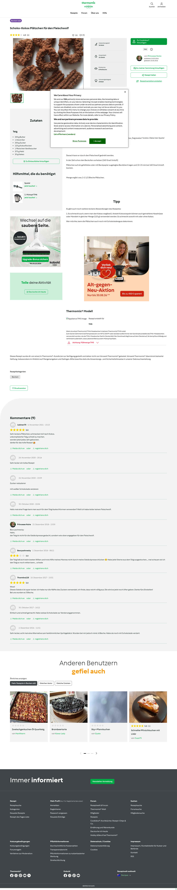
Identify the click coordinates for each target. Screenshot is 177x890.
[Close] (125, 92)
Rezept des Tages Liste (19, 817)
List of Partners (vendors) (64, 134)
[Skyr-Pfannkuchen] (108, 707)
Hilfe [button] (105, 13)
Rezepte (94, 817)
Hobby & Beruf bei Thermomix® (104, 835)
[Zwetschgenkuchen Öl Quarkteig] (29, 707)
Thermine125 (23, 577)
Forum (93, 801)
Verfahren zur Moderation (21, 853)
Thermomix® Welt (98, 809)
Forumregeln (15, 849)
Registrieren (55, 809)
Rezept (13, 801)
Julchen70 (21, 425)
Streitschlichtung (57, 860)
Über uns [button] (95, 13)
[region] (89, 118)
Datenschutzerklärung (100, 846)
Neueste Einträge (57, 817)
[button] (152, 5)
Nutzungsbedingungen (19, 846)
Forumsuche (136, 809)
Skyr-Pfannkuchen (100, 729)
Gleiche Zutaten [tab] (63, 683)
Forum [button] (84, 13)
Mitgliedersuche (138, 813)
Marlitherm (20, 733)
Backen (15, 377)
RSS (132, 856)
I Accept (97, 141)
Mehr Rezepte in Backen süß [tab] (24, 683)
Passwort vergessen (58, 813)
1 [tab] (85, 753)
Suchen (134, 801)
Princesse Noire (154, 56)
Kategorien (15, 809)
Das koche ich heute (99, 831)
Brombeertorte (59, 729)
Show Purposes (79, 141)
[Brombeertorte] (69, 707)
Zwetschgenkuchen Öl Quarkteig (28, 729)
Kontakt (134, 852)
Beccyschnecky (17, 530)
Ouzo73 (138, 738)
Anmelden (54, 805)
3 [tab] (92, 753)
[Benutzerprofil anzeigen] (139, 58)
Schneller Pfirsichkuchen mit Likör (145, 732)
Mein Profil (66, 801)
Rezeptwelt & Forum (99, 805)
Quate (98, 733)
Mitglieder (94, 813)
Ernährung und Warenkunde (102, 827)
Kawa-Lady (60, 733)
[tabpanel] (88, 723)
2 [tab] (88, 753)
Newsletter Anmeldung (102, 781)
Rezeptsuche (15, 805)
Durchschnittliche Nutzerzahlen (64, 846)
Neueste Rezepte (17, 813)
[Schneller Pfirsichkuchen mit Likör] (148, 707)
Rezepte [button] (74, 13)
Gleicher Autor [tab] (46, 683)
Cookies (94, 849)
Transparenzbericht (58, 849)
